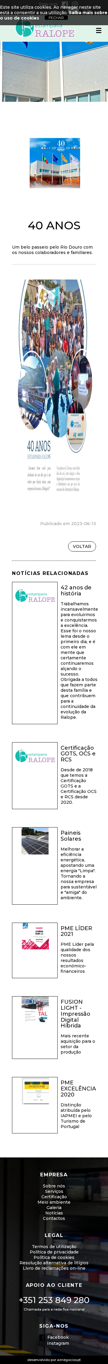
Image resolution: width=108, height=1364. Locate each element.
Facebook (58, 1337)
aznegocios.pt (69, 1360)
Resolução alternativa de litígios (54, 1263)
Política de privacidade (54, 1252)
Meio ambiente (54, 1202)
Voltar (82, 546)
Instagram (58, 1343)
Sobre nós (54, 1186)
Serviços (54, 1191)
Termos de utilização (54, 1246)
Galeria (54, 1207)
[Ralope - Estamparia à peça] (45, 28)
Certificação (54, 1196)
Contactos (54, 1218)
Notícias (54, 1213)
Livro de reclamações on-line (54, 1268)
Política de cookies (54, 1257)
